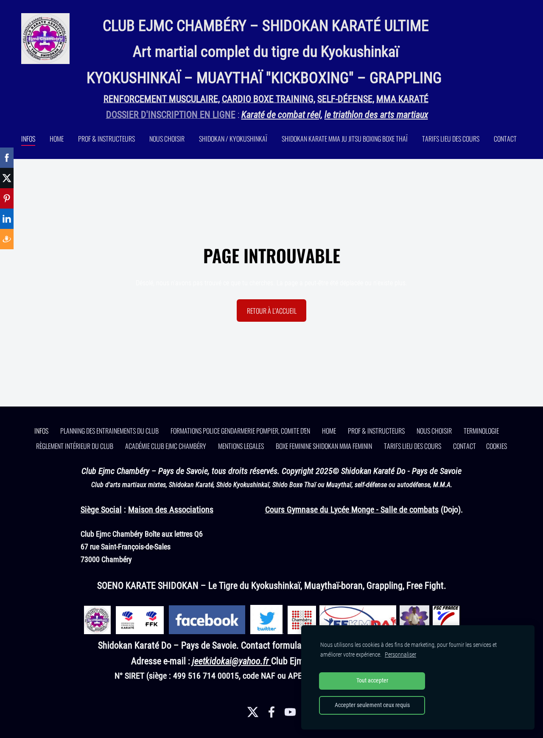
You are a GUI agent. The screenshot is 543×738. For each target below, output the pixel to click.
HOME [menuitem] (57, 139)
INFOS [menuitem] (28, 139)
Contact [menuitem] (505, 139)
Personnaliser (400, 654)
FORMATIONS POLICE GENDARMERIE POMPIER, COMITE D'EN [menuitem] (240, 431)
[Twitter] (252, 712)
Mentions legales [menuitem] (241, 446)
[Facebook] (271, 712)
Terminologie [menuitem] (481, 431)
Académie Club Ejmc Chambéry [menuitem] (165, 446)
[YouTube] (290, 712)
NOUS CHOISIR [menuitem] (167, 139)
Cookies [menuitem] (496, 446)
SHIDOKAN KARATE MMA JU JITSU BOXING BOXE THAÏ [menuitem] (345, 139)
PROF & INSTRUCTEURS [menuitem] (106, 139)
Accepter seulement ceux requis (372, 705)
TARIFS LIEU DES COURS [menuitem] (450, 139)
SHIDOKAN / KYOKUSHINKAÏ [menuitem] (233, 139)
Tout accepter (372, 680)
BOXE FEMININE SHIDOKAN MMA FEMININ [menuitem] (324, 446)
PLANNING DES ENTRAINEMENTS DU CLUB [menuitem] (109, 431)
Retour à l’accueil (272, 311)
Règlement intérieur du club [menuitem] (74, 446)
